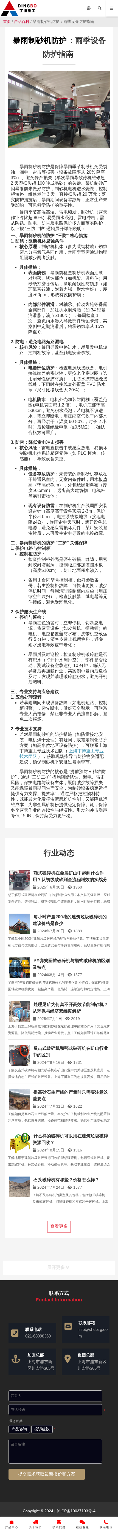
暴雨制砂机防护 (40, 40)
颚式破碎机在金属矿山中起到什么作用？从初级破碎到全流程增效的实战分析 (70, 880)
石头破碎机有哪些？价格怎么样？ (66, 1179)
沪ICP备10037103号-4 (75, 1511)
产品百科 (21, 21)
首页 (7, 21)
